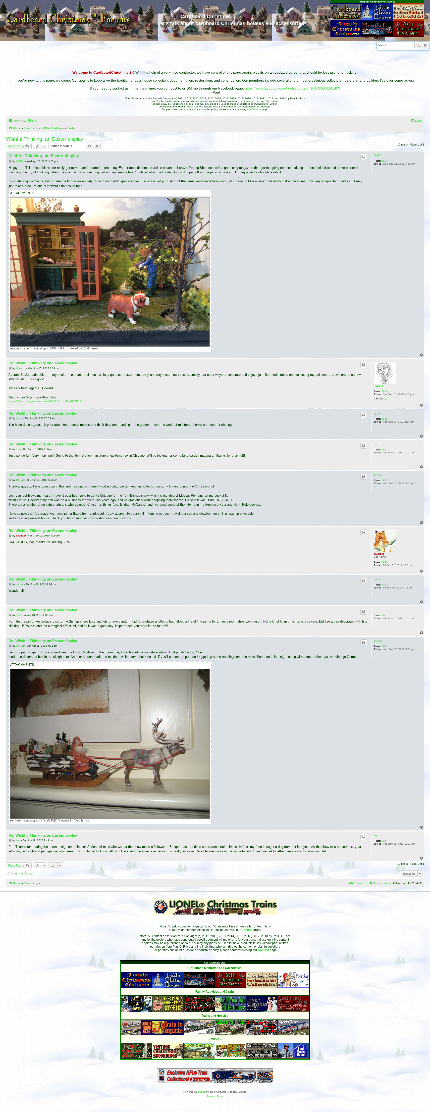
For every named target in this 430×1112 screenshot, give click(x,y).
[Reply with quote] (363, 157)
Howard (378, 386)
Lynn (377, 413)
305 (384, 449)
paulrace (379, 553)
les (375, 444)
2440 (385, 391)
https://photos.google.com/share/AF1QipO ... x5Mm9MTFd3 (44, 401)
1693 (385, 562)
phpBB (202, 1091)
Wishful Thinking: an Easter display (44, 139)
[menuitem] (33, 121)
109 (384, 160)
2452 (385, 584)
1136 (384, 418)
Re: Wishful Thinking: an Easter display (42, 363)
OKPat (377, 155)
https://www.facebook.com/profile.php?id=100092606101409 (292, 88)
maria (377, 579)
